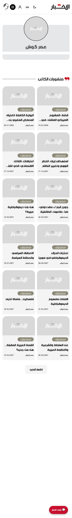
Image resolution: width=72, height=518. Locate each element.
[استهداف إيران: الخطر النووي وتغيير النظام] (53, 141)
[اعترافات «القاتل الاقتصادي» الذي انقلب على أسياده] (19, 141)
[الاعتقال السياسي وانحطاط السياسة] (19, 233)
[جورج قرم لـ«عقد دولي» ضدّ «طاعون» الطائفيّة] (53, 187)
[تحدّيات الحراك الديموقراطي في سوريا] (53, 233)
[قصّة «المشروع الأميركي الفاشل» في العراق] (53, 95)
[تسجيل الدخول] (20, 7)
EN (27, 7)
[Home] (60, 7)
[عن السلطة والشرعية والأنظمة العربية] (53, 325)
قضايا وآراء (60, 109)
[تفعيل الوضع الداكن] (35, 7)
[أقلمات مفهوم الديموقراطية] (53, 279)
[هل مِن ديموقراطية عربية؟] (19, 187)
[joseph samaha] (6, 7)
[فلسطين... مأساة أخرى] (19, 279)
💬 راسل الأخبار (58, 509)
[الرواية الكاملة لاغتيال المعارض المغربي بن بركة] (19, 95)
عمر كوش (64, 125)
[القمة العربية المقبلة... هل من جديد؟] (19, 325)
